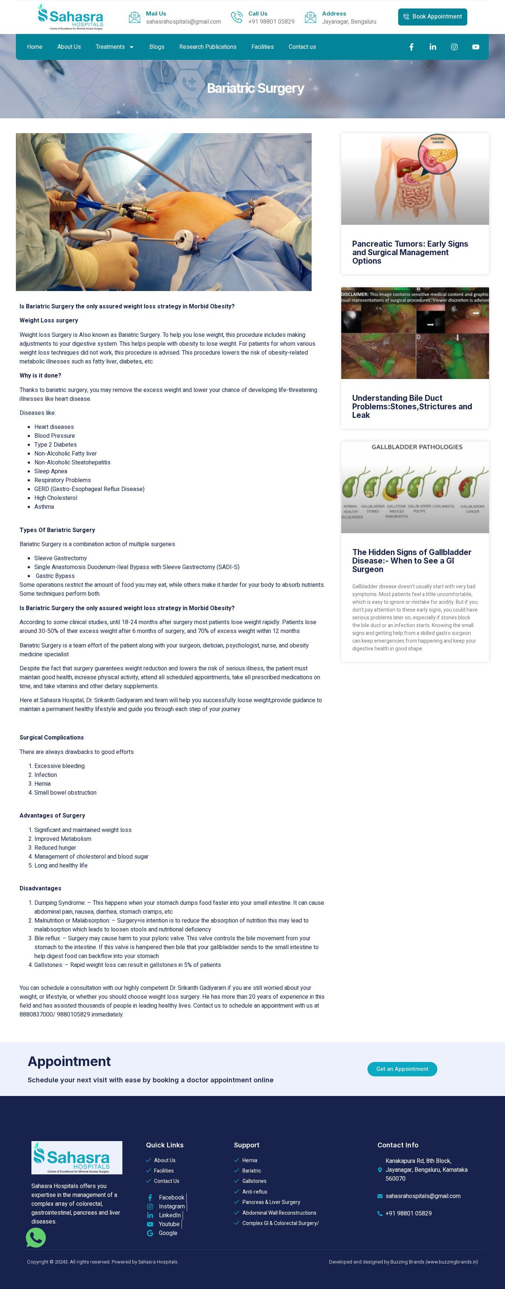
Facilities (262, 47)
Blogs (157, 47)
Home (35, 47)
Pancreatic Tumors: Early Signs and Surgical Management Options (410, 252)
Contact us (302, 47)
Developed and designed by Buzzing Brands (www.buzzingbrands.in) (403, 1261)
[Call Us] (237, 17)
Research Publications (208, 47)
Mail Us (156, 13)
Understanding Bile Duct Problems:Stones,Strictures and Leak (412, 406)
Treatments (110, 47)
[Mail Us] (134, 17)
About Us (69, 47)
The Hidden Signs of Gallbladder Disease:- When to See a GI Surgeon (412, 561)
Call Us (258, 13)
